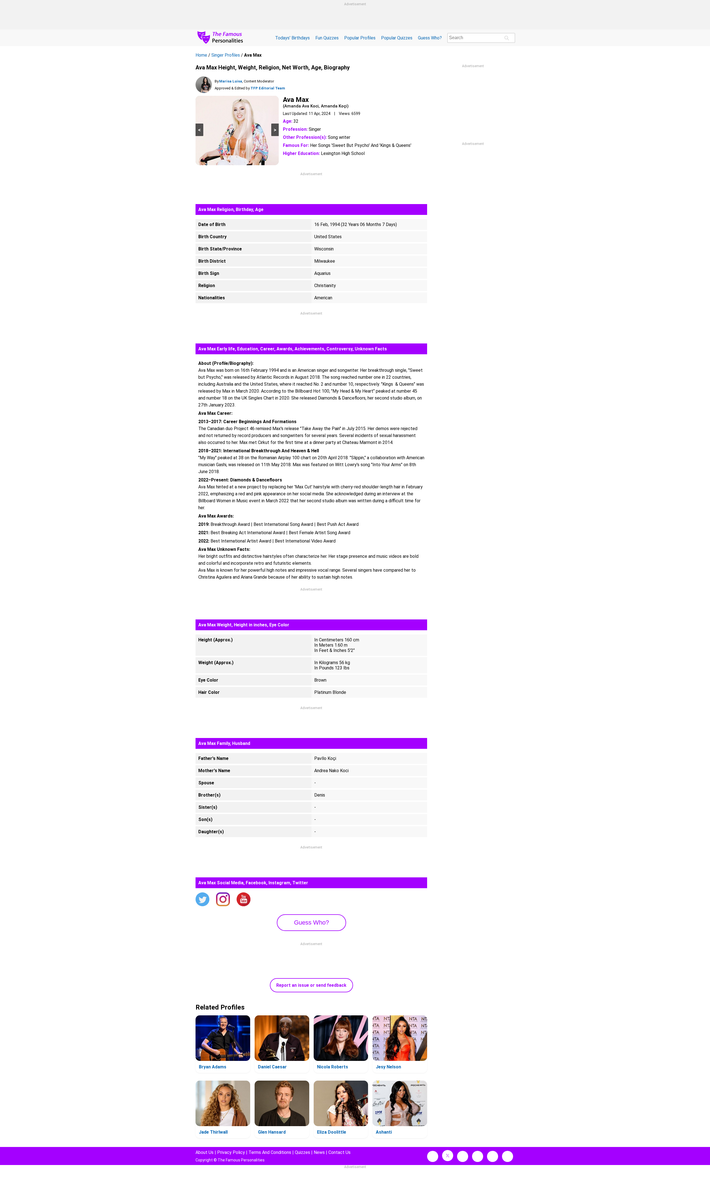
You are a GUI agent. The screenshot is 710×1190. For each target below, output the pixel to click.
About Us (205, 1152)
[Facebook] (432, 1156)
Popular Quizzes (396, 38)
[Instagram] (223, 899)
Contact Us (339, 1152)
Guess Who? (430, 38)
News (319, 1152)
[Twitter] (202, 899)
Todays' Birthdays (292, 38)
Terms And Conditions (269, 1152)
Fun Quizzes (327, 38)
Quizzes (302, 1152)
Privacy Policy (231, 1152)
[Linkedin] (477, 1156)
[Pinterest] (492, 1156)
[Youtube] (243, 899)
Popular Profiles (360, 38)
